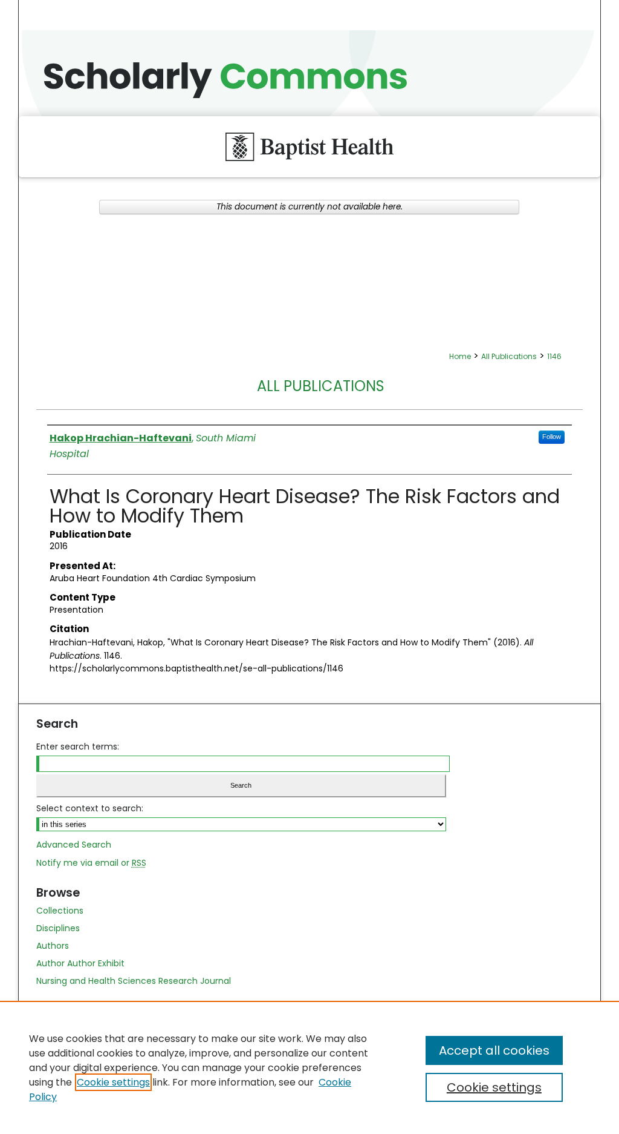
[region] (309, 1067)
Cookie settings (113, 1082)
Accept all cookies (494, 1050)
